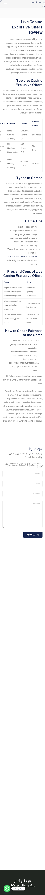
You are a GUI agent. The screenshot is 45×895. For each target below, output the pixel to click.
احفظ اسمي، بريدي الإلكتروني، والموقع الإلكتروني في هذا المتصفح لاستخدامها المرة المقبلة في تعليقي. (22, 465)
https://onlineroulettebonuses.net (23, 257)
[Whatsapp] (7, 888)
